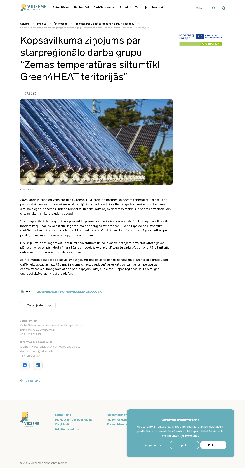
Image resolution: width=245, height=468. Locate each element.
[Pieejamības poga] (223, 8)
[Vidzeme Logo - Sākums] (32, 8)
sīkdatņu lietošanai (184, 435)
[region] (180, 433)
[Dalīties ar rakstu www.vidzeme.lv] (25, 365)
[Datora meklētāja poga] (215, 8)
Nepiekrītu (184, 445)
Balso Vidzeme (117, 424)
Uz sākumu (33, 380)
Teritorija (141, 7)
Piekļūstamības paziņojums (74, 419)
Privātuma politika (67, 429)
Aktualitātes (60, 7)
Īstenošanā (60, 23)
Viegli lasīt (62, 424)
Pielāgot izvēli (152, 445)
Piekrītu (213, 445)
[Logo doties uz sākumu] (35, 419)
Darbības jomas (104, 7)
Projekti (125, 7)
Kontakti (158, 7)
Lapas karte (63, 414)
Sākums (24, 23)
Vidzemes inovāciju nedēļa (125, 414)
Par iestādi (81, 7)
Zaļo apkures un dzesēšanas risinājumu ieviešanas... (105, 23)
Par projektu (35, 305)
